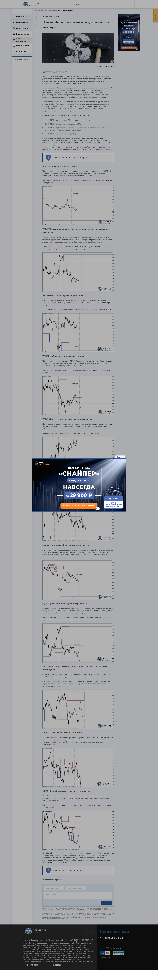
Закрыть (120, 457)
